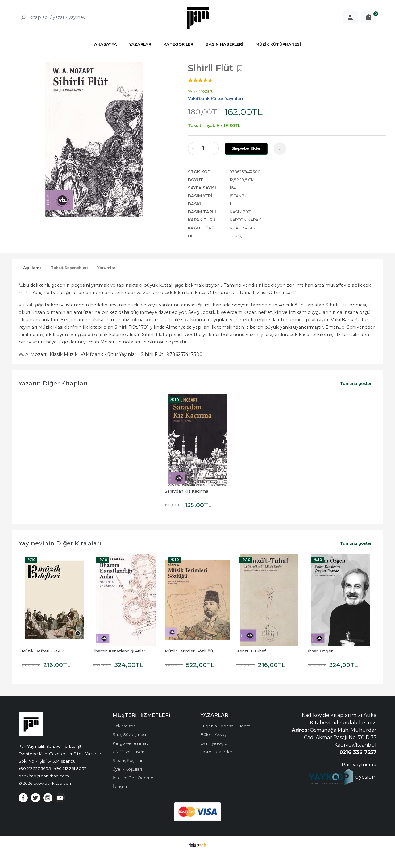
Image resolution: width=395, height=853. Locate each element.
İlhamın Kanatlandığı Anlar (119, 651)
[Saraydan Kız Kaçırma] (197, 440)
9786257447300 (184, 354)
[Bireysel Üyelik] (350, 17)
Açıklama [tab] (32, 267)
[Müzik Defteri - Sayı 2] (54, 600)
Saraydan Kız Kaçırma (186, 491)
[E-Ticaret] (197, 844)
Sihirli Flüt (152, 354)
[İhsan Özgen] (340, 600)
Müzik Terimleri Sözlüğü (189, 651)
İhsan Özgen (321, 651)
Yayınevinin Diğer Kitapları (60, 543)
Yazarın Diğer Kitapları (53, 383)
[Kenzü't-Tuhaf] (269, 600)
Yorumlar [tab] (106, 267)
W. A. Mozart (33, 354)
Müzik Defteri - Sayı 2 (43, 651)
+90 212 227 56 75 (35, 768)
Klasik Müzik (63, 354)
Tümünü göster (356, 383)
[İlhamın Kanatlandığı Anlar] (126, 600)
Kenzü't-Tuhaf (251, 651)
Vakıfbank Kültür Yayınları (109, 354)
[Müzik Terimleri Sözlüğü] (197, 600)
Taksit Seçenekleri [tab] (69, 267)
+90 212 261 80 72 (70, 768)
